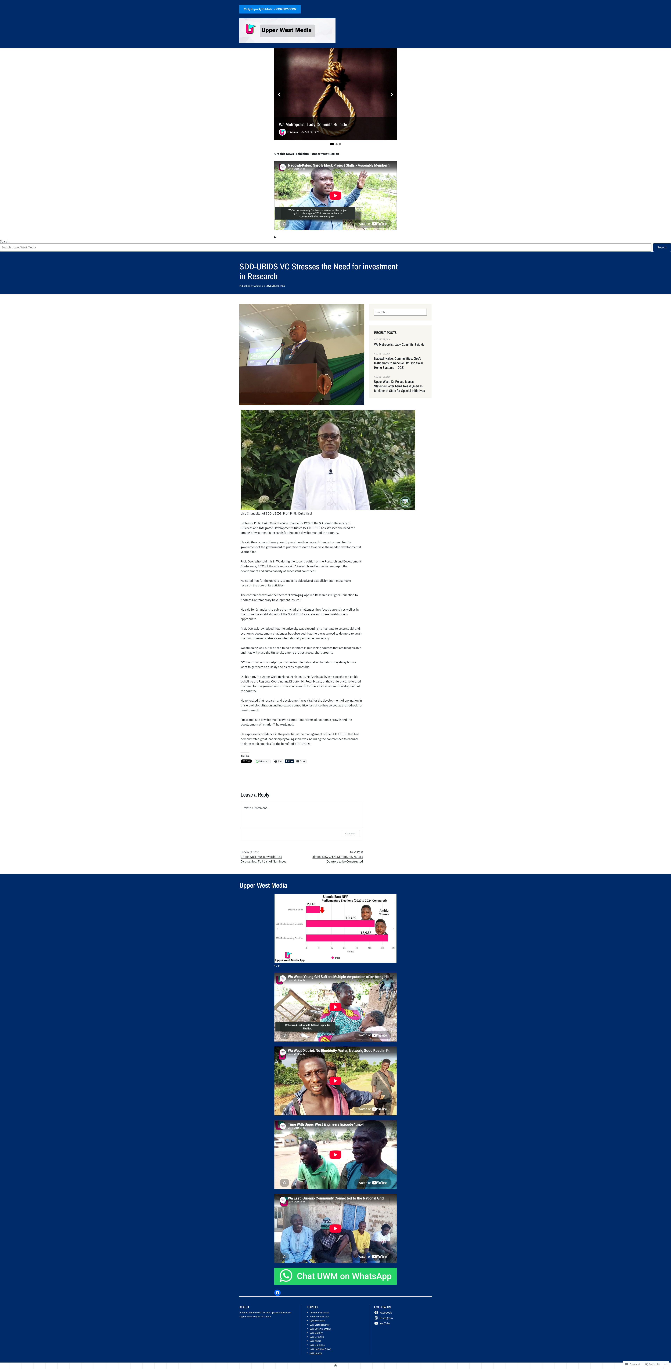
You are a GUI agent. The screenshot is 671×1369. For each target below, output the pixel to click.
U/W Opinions (317, 1344)
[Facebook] (277, 1293)
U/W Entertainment (320, 1328)
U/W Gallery (316, 1332)
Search (4, 241)
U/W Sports (316, 1352)
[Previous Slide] (279, 94)
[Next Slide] (392, 94)
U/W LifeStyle (317, 1336)
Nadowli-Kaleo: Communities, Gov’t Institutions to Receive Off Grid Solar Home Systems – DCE (398, 363)
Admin (294, 131)
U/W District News (320, 1324)
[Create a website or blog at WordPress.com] (335, 1365)
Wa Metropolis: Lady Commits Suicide (313, 124)
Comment (350, 833)
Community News (319, 1312)
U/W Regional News (320, 1348)
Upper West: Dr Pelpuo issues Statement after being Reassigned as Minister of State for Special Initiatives (399, 386)
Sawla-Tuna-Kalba (319, 1316)
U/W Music (315, 1340)
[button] (393, 928)
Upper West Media (263, 885)
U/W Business (317, 1320)
